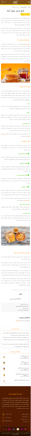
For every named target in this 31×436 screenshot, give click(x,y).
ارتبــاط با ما (25, 421)
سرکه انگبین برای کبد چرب (23, 310)
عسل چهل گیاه (27, 44)
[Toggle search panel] (5, 2)
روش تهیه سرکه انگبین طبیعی (22, 306)
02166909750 (9, 414)
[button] (2, 2)
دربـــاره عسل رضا (24, 419)
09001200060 (8, 417)
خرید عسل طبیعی (26, 200)
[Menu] (28, 2)
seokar (20, 294)
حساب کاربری (25, 416)
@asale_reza (9, 421)
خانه (29, 7)
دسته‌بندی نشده (23, 7)
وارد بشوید (18, 320)
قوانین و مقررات (24, 414)
